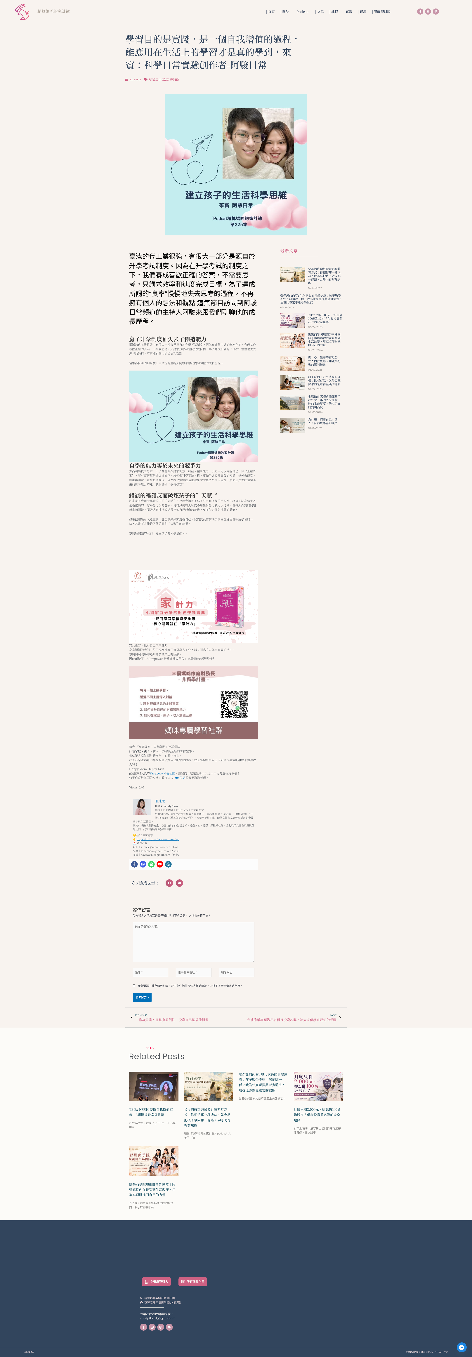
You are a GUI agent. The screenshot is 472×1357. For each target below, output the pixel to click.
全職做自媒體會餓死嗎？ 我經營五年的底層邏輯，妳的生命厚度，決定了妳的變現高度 (324, 401)
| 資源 (362, 11)
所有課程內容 (195, 1281)
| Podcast (302, 11)
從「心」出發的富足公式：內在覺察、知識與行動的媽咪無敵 (324, 360)
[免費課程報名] (146, 1282)
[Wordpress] (168, 864)
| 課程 (333, 11)
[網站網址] (236, 973)
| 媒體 (347, 11)
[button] (169, 883)
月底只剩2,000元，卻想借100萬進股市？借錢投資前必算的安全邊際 (325, 318)
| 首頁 (270, 11)
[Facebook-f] (420, 11)
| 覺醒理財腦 (381, 11)
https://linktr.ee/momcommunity (158, 839)
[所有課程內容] (183, 1282)
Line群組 (179, 778)
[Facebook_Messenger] (462, 1347)
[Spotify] (151, 864)
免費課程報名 (159, 1281)
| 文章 (319, 11)
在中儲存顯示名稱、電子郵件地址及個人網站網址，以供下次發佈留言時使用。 (190, 986)
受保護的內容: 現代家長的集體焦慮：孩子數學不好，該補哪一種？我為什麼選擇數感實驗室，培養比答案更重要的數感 (311, 299)
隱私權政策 (29, 1352)
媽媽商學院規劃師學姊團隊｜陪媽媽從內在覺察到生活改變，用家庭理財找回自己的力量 (324, 339)
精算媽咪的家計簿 (53, 11)
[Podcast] (436, 11)
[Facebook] (134, 864)
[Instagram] (428, 11)
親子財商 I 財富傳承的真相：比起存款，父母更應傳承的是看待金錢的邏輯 (324, 380)
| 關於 (284, 11)
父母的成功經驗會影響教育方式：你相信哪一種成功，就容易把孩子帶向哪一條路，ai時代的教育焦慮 (324, 276)
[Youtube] (160, 864)
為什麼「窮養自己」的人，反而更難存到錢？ (323, 421)
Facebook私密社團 (162, 773)
